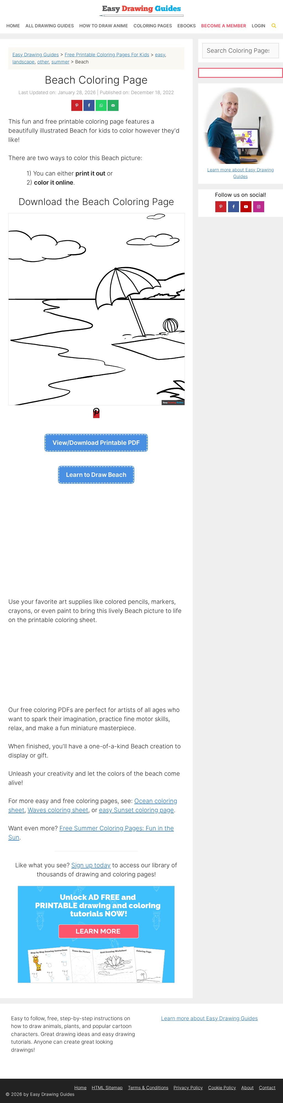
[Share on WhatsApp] (101, 105)
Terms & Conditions (148, 1087)
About (247, 1087)
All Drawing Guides (49, 25)
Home (13, 25)
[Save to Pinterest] (76, 105)
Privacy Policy (188, 1087)
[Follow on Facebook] (233, 206)
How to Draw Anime (103, 25)
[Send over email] (113, 105)
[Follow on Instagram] (258, 206)
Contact (267, 1087)
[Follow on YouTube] (245, 206)
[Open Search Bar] (273, 25)
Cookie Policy (222, 1087)
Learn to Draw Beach (96, 474)
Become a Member (223, 25)
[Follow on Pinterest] (220, 206)
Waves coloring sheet (58, 810)
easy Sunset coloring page (136, 810)
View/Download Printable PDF (96, 442)
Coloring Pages (152, 25)
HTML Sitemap (107, 1087)
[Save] (96, 414)
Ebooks (186, 25)
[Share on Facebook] (89, 105)
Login (258, 25)
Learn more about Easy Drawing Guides (209, 1018)
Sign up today (91, 865)
